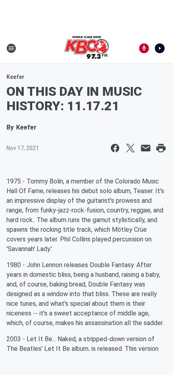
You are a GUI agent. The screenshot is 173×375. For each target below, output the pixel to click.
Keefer (15, 77)
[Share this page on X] (130, 148)
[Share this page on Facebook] (115, 148)
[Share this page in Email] (145, 148)
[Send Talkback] (144, 48)
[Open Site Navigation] (11, 48)
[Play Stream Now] (160, 48)
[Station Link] (86, 48)
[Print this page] (161, 148)
